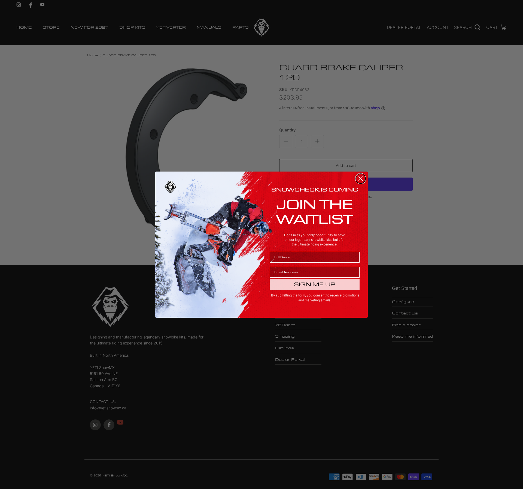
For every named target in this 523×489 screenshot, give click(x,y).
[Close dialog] (361, 179)
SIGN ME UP (314, 284)
